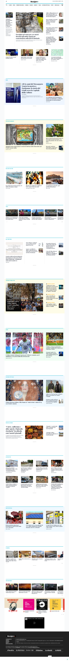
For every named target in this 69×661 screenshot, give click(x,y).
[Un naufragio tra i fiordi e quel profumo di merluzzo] (54, 177)
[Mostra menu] (6, 1)
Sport (52, 5)
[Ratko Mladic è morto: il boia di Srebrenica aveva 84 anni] (27, 52)
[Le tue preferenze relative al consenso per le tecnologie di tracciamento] (67, 659)
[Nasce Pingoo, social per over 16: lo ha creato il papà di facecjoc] (41, 244)
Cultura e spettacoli (46, 5)
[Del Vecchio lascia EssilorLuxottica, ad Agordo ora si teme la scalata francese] (51, 212)
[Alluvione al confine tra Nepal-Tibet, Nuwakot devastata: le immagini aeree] (38, 587)
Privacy (7, 642)
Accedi (62, 1)
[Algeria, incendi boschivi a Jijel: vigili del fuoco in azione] (25, 587)
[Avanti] (62, 222)
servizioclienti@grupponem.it (33, 647)
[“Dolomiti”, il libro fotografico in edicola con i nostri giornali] (61, 434)
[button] (34, 623)
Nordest (35, 5)
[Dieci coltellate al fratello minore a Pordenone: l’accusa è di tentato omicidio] (61, 21)
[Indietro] (7, 222)
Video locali (57, 5)
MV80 (14, 5)
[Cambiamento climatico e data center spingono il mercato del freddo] (51, 554)
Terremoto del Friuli (20, 5)
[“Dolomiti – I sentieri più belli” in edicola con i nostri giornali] (61, 428)
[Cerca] (6, 5)
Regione (31, 5)
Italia (40, 5)
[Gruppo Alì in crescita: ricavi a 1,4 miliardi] (25, 554)
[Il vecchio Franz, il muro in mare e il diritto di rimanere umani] (14, 177)
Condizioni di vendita (9, 640)
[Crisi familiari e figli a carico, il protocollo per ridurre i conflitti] (61, 305)
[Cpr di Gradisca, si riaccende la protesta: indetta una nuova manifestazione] (42, 463)
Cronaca (26, 5)
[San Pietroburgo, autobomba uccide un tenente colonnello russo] (51, 587)
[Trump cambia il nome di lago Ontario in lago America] (12, 587)
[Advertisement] (34, 8)
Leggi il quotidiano (55, 1)
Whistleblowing (9, 643)
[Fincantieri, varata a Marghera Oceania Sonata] (38, 554)
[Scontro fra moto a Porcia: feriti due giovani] (12, 52)
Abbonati (59, 1)
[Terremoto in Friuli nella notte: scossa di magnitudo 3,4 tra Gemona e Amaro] (57, 52)
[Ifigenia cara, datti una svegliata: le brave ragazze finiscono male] (34, 177)
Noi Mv (10, 5)
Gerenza (7, 641)
